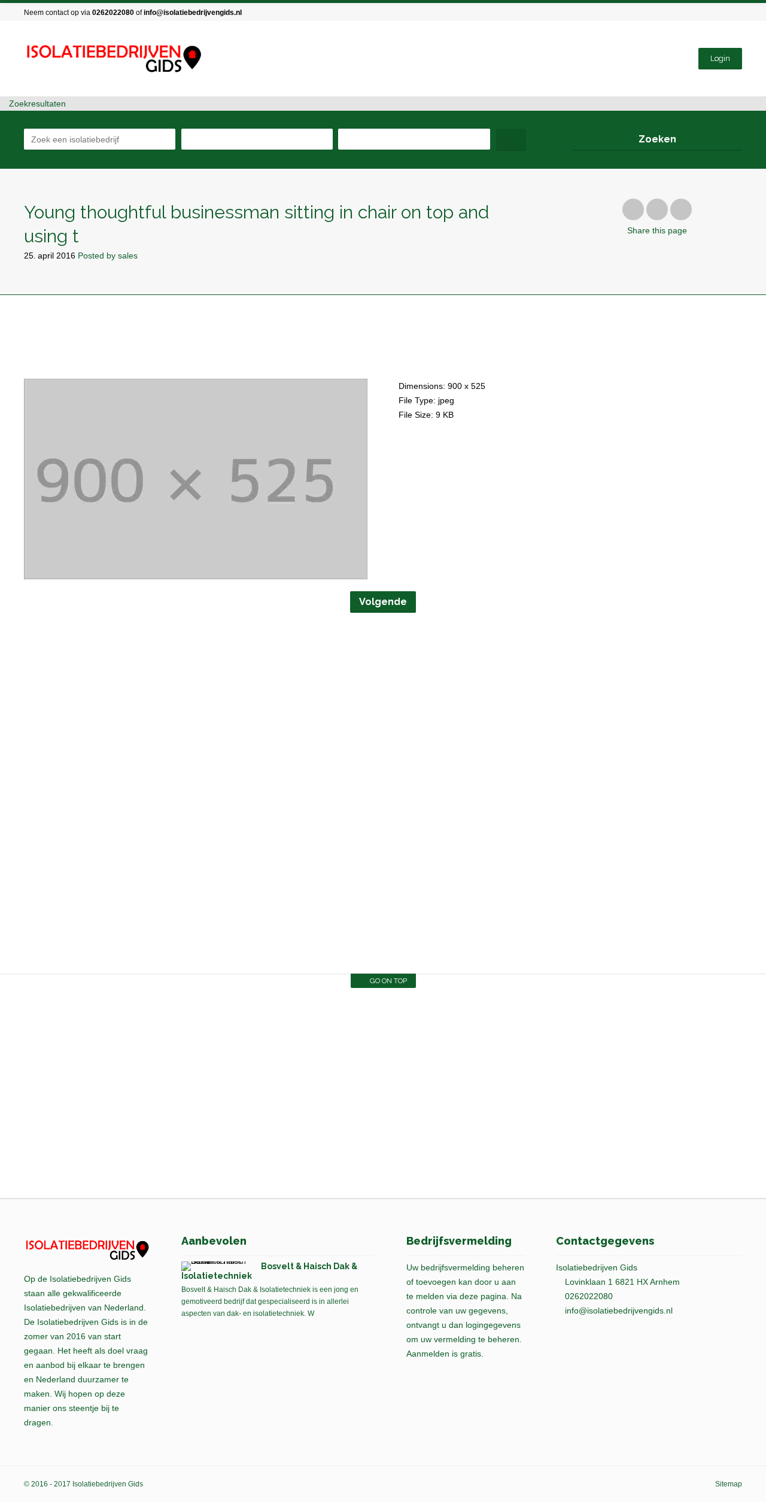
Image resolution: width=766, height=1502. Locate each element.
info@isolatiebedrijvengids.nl (193, 12)
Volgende (383, 601)
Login (720, 58)
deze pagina (483, 1296)
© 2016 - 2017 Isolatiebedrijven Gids (83, 1484)
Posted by (108, 255)
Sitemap (728, 1484)
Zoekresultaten (36, 103)
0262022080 (113, 12)
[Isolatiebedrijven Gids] (113, 59)
